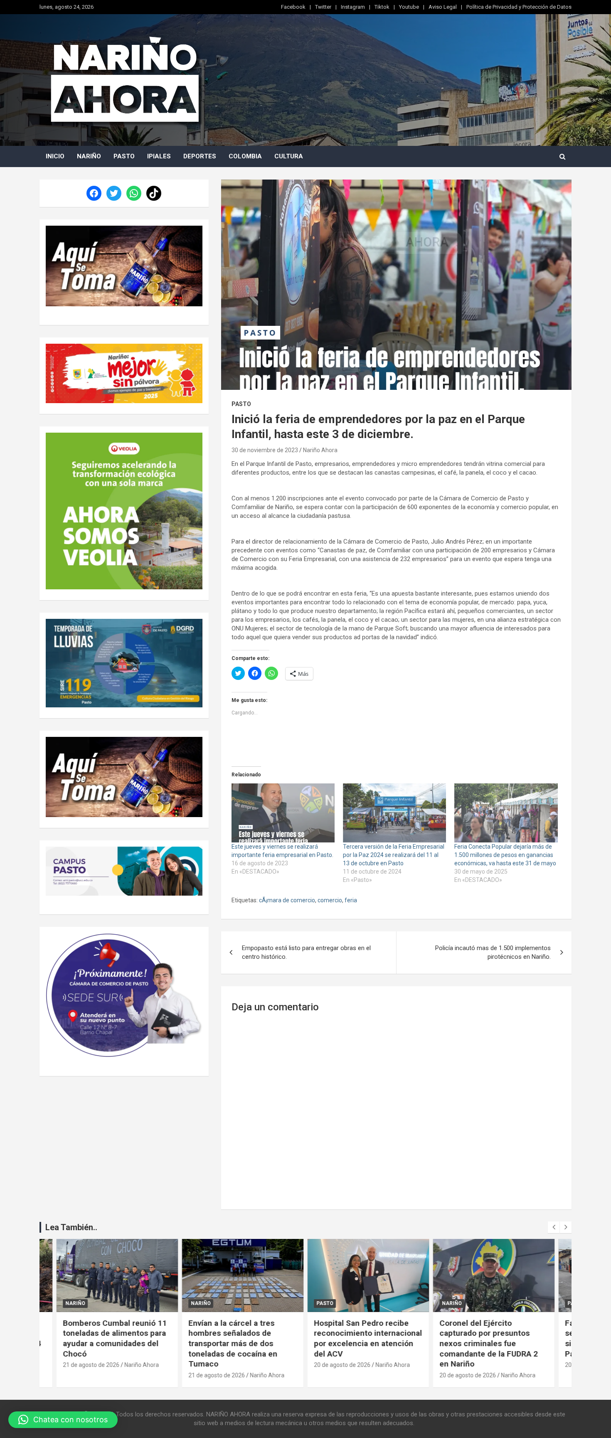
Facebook (293, 7)
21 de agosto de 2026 (91, 1365)
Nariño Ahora (320, 450)
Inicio (55, 156)
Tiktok (381, 7)
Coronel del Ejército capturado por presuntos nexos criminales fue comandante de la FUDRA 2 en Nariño (488, 1343)
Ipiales (159, 156)
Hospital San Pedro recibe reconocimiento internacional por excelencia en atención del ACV (368, 1338)
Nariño (89, 156)
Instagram (353, 7)
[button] (63, 1419)
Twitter (323, 7)
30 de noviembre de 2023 (265, 450)
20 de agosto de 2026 (342, 1365)
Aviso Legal (443, 7)
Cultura (288, 156)
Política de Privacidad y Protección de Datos (519, 7)
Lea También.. (71, 1227)
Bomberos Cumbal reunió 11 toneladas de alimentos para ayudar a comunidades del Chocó (115, 1338)
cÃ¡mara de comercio (287, 900)
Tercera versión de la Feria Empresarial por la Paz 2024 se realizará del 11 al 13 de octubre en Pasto (393, 855)
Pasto (124, 156)
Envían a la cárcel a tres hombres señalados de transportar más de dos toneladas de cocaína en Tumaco (232, 1343)
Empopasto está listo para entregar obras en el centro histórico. (306, 952)
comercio (330, 900)
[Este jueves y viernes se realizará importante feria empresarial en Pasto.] (283, 812)
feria (351, 900)
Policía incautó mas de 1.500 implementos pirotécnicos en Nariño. (493, 952)
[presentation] (553, 1227)
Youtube (409, 7)
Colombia (245, 156)
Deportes (199, 156)
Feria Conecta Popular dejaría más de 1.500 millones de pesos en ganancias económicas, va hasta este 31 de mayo (505, 855)
